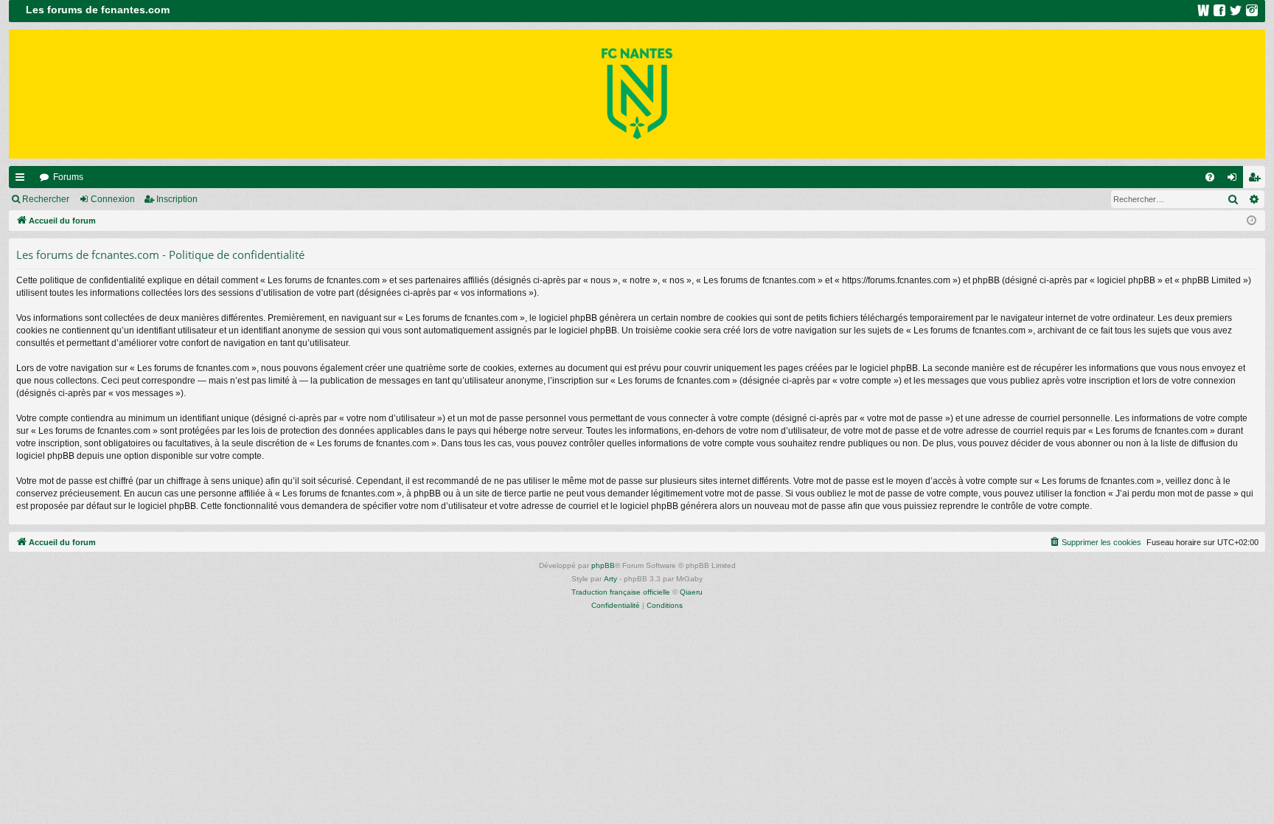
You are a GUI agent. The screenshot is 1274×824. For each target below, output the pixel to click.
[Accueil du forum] (637, 94)
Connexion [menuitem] (1235, 180)
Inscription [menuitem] (1257, 180)
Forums (68, 177)
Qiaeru (691, 592)
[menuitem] (1210, 177)
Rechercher (45, 199)
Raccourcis (23, 180)
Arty (610, 579)
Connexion (113, 199)
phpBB (603, 565)
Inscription (177, 199)
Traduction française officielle (620, 592)
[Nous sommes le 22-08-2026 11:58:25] (1251, 220)
